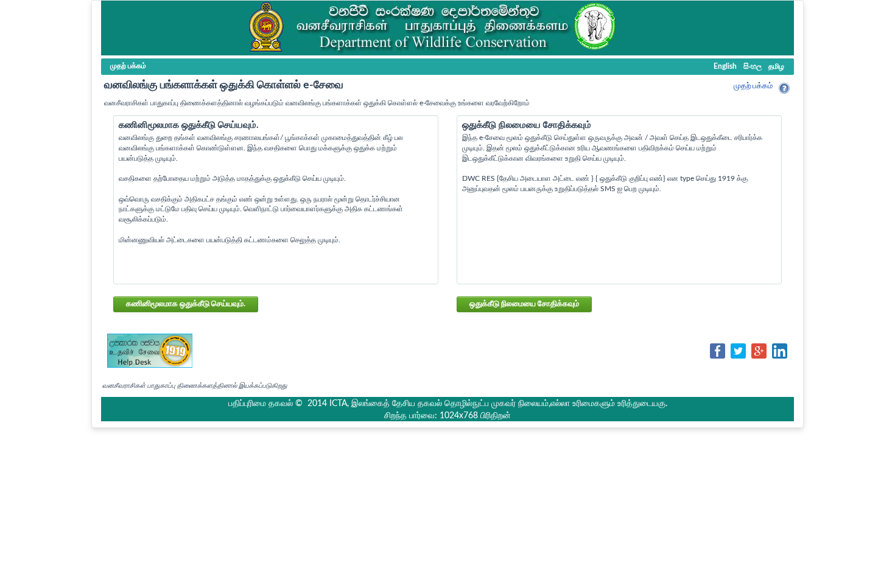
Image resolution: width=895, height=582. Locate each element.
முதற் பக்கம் (753, 86)
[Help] (784, 88)
